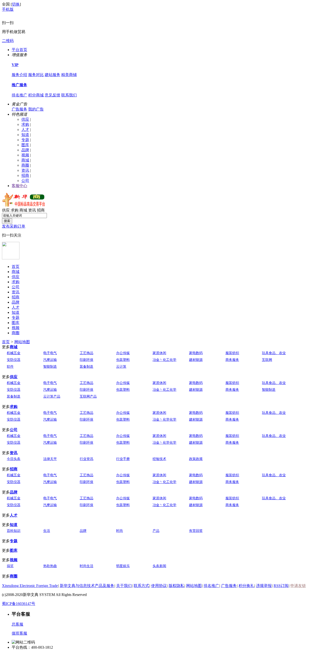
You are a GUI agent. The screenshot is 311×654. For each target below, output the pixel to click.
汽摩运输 (50, 360)
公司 (25, 180)
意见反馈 (52, 95)
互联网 (267, 360)
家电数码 (196, 353)
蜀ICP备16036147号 (18, 604)
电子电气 (50, 353)
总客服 (17, 624)
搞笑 (10, 566)
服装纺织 (232, 353)
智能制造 (50, 366)
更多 (6, 347)
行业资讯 (86, 459)
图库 (25, 145)
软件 (10, 366)
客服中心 (19, 186)
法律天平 (50, 459)
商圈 (25, 165)
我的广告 (36, 109)
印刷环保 (86, 360)
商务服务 (232, 360)
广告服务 (19, 109)
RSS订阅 (281, 586)
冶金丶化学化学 (164, 419)
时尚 (119, 531)
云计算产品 (51, 396)
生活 (46, 531)
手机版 (8, 9)
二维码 (8, 41)
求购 (25, 124)
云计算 (121, 366)
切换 (16, 4)
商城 (25, 160)
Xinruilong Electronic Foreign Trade (30, 586)
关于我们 (124, 586)
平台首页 (19, 50)
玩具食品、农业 (274, 353)
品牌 (25, 150)
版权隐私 (176, 586)
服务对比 (36, 75)
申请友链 (298, 586)
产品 (156, 531)
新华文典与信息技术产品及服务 (87, 586)
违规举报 (264, 586)
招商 (25, 175)
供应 (25, 119)
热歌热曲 (50, 566)
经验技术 (159, 459)
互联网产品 (88, 396)
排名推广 (19, 95)
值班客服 (19, 633)
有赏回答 (196, 531)
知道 (25, 135)
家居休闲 (159, 353)
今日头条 (13, 459)
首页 (15, 266)
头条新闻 (159, 566)
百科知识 (13, 531)
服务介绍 (19, 75)
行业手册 (123, 459)
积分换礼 (246, 586)
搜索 (7, 221)
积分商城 (36, 95)
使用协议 (159, 586)
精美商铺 (69, 75)
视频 (25, 155)
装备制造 (86, 366)
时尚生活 (86, 566)
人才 (25, 129)
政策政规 (196, 459)
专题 (25, 140)
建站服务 (52, 75)
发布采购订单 (13, 226)
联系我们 (69, 95)
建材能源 (196, 360)
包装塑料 (123, 360)
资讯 (25, 170)
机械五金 (13, 353)
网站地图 (22, 342)
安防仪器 (13, 360)
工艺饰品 (86, 353)
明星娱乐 (123, 566)
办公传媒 (123, 353)
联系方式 (141, 586)
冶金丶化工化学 (164, 360)
